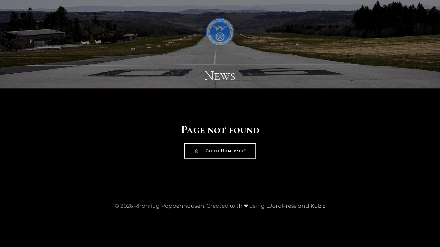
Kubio (318, 206)
